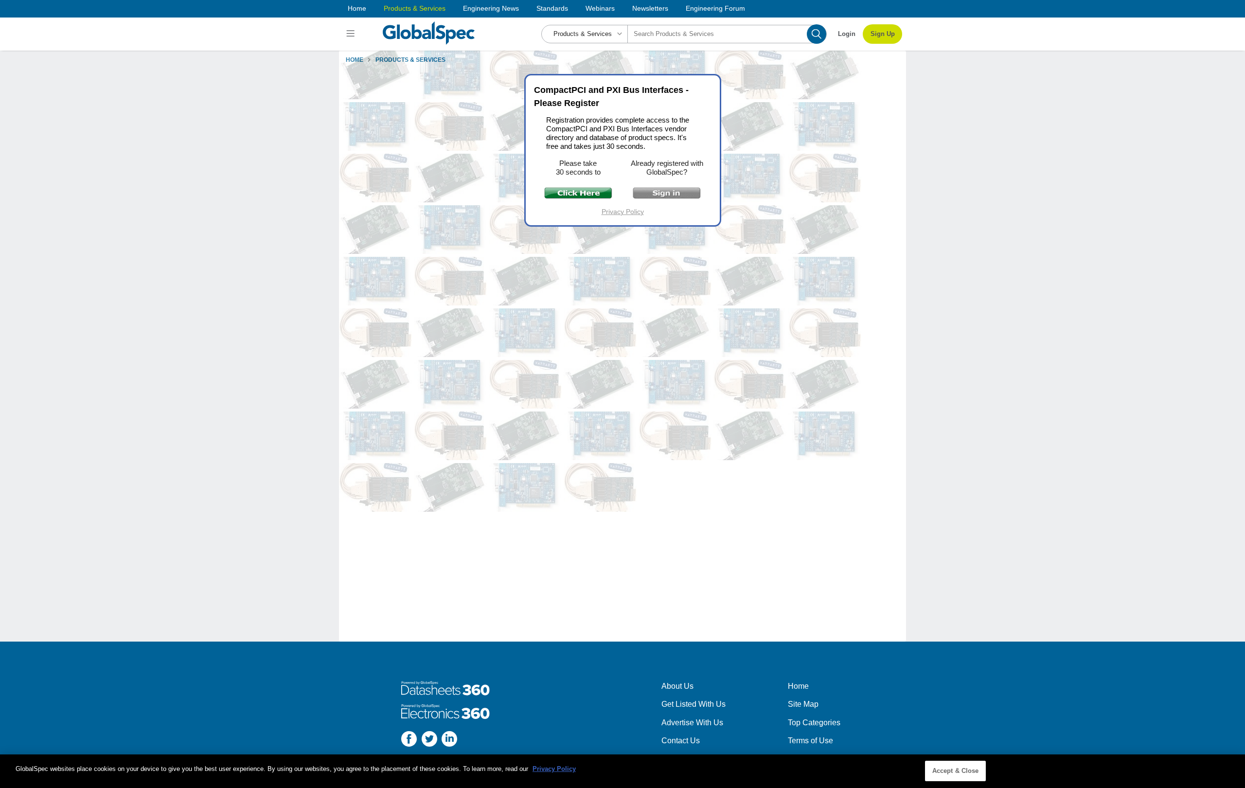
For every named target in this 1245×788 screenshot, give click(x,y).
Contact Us (680, 740)
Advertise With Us (692, 722)
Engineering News (491, 8)
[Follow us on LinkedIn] (449, 740)
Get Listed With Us (693, 704)
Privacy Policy (623, 211)
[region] (622, 771)
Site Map (803, 704)
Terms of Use (810, 740)
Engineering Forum (715, 8)
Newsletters (650, 8)
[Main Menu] (351, 34)
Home (357, 8)
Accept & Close (955, 770)
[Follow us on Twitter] (429, 740)
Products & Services (414, 8)
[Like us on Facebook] (409, 740)
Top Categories (814, 722)
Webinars (600, 8)
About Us (677, 686)
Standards (552, 8)
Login (846, 33)
